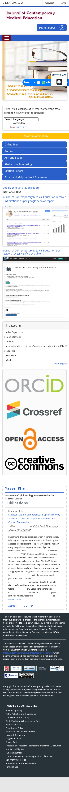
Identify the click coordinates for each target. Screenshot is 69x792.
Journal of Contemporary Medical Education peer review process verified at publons (32, 252)
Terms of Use (12, 766)
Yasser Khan (23, 529)
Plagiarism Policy (14, 738)
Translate (21, 127)
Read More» (14, 599)
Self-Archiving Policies (16, 759)
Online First (11, 144)
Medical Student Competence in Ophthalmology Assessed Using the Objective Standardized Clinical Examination (34, 518)
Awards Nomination (36, 136)
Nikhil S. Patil (37, 526)
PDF (32, 605)
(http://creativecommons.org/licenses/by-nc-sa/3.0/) (28, 652)
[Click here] (36, 226)
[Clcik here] (34, 383)
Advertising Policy (14, 710)
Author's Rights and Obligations (21, 713)
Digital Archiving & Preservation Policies (24, 721)
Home (63, 2)
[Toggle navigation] (6, 38)
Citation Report (13, 171)
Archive (8, 151)
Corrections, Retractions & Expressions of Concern (29, 756)
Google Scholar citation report (20, 187)
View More (60, 363)
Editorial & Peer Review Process (20, 731)
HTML (24, 605)
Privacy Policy (12, 742)
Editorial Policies (13, 724)
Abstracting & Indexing (18, 164)
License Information (15, 735)
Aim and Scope (13, 157)
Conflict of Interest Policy (18, 717)
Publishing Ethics (14, 752)
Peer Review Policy (14, 728)
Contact (49, 2)
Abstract (12, 605)
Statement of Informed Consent (21, 763)
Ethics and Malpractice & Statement (26, 177)
